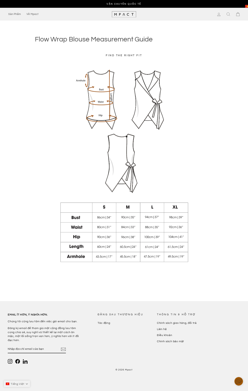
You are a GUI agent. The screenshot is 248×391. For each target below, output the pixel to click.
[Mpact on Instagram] (10, 361)
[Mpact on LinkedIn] (25, 361)
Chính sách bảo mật (170, 341)
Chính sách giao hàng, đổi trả (177, 323)
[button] (238, 382)
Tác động (104, 323)
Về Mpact (32, 14)
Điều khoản (164, 335)
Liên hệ (162, 329)
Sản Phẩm (14, 14)
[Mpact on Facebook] (17, 361)
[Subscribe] (63, 349)
